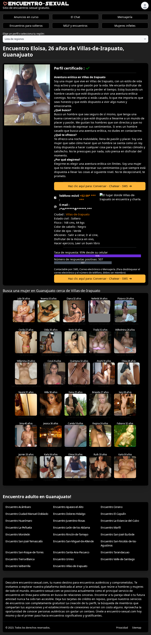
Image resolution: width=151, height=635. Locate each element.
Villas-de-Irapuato (77, 214)
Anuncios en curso (26, 17)
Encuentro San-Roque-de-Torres (25, 552)
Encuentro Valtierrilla (18, 566)
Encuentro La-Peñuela (19, 527)
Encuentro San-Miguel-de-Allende (73, 541)
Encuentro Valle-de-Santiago (117, 559)
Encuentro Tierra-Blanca (20, 559)
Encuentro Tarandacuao (115, 552)
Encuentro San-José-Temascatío (24, 541)
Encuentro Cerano (111, 507)
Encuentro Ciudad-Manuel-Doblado (27, 514)
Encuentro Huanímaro (19, 520)
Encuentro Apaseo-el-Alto (68, 507)
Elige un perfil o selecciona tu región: (23, 33)
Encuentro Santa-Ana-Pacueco (71, 552)
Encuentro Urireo (63, 559)
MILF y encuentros (75, 25)
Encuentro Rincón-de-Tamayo (70, 534)
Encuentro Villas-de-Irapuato (70, 566)
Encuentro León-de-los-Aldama (71, 527)
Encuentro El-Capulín (113, 514)
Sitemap (136, 627)
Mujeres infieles (124, 25)
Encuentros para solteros (26, 25)
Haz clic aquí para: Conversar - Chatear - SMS (98, 186)
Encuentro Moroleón (18, 534)
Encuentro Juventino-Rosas (69, 520)
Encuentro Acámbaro (18, 507)
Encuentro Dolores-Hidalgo (69, 514)
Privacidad (122, 627)
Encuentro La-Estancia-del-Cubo (120, 520)
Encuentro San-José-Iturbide (117, 534)
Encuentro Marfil (111, 527)
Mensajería (125, 17)
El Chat (75, 17)
